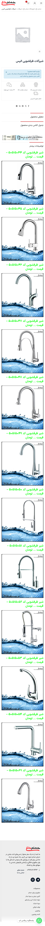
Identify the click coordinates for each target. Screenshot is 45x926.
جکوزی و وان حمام (34, 893)
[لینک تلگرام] (16, 106)
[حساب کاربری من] (35, 3)
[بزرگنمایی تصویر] (39, 51)
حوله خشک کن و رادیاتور (32, 900)
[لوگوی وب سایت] (9, 3)
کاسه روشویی (36, 914)
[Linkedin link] (19, 106)
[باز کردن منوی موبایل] (41, 3)
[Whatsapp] (39, 920)
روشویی (37, 911)
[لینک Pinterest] (22, 106)
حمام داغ (38, 9)
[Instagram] (33, 880)
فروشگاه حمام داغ (28, 9)
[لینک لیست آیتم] (33, 870)
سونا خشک (36, 904)
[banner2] (22, 137)
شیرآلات (19, 9)
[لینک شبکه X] (25, 106)
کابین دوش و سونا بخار (33, 896)
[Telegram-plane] (38, 880)
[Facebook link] (28, 106)
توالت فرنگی (36, 907)
